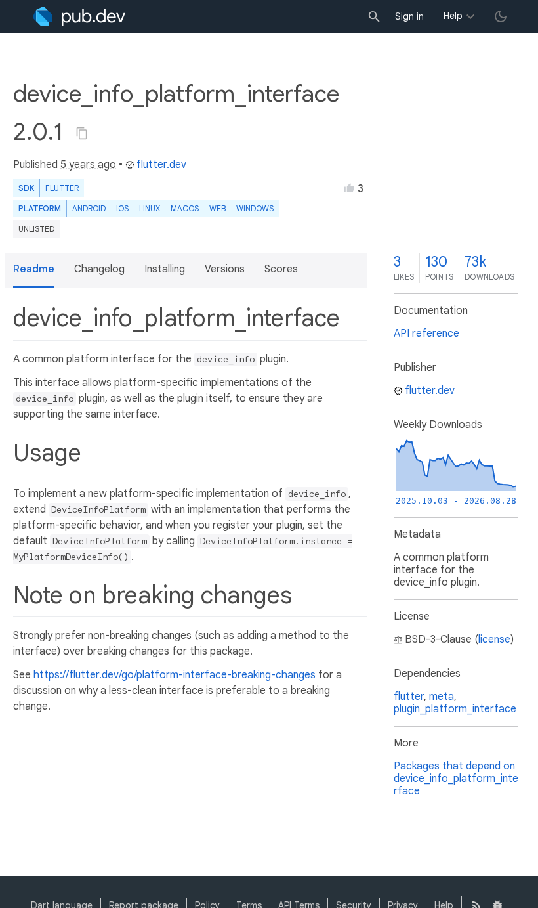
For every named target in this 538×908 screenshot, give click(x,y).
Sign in (409, 16)
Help (453, 16)
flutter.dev (161, 164)
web (217, 208)
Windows (255, 208)
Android (89, 208)
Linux (149, 208)
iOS (122, 208)
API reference (426, 333)
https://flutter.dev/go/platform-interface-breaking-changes (174, 674)
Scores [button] (281, 269)
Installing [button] (164, 269)
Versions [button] (225, 269)
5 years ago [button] (88, 164)
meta (441, 696)
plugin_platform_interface (455, 709)
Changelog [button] (99, 269)
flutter (409, 696)
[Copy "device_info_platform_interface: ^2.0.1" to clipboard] (82, 133)
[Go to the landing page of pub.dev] (79, 16)
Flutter (62, 188)
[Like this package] (349, 187)
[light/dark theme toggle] (500, 16)
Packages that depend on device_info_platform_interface (456, 779)
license (494, 639)
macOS (185, 208)
